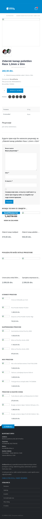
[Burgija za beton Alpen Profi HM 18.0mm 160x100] (6, 416)
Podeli (4, 97)
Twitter (13, 96)
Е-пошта (9, 181)
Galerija (6, 490)
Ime (7, 173)
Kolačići (6, 494)
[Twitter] (35, 2)
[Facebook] (32, 2)
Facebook (9, 96)
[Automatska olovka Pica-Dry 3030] (6, 333)
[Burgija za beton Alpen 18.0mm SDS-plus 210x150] (6, 407)
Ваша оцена (9, 148)
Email (24, 96)
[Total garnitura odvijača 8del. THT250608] (6, 384)
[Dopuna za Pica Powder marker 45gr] (6, 319)
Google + (20, 96)
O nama (6, 506)
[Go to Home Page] (2, 15)
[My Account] (30, 8)
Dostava (6, 486)
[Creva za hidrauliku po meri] (6, 301)
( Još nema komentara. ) (18, 67)
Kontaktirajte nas (9, 498)
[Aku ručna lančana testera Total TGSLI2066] (6, 366)
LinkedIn (17, 96)
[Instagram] (38, 2)
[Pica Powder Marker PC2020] (6, 310)
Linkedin (13, 460)
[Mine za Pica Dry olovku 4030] (6, 342)
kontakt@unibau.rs (8, 448)
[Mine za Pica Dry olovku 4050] (6, 351)
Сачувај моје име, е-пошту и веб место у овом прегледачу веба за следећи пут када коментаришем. (20, 194)
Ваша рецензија (11, 151)
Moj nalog (7, 502)
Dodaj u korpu (16, 90)
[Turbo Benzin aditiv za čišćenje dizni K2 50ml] (6, 398)
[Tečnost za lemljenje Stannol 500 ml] (6, 375)
